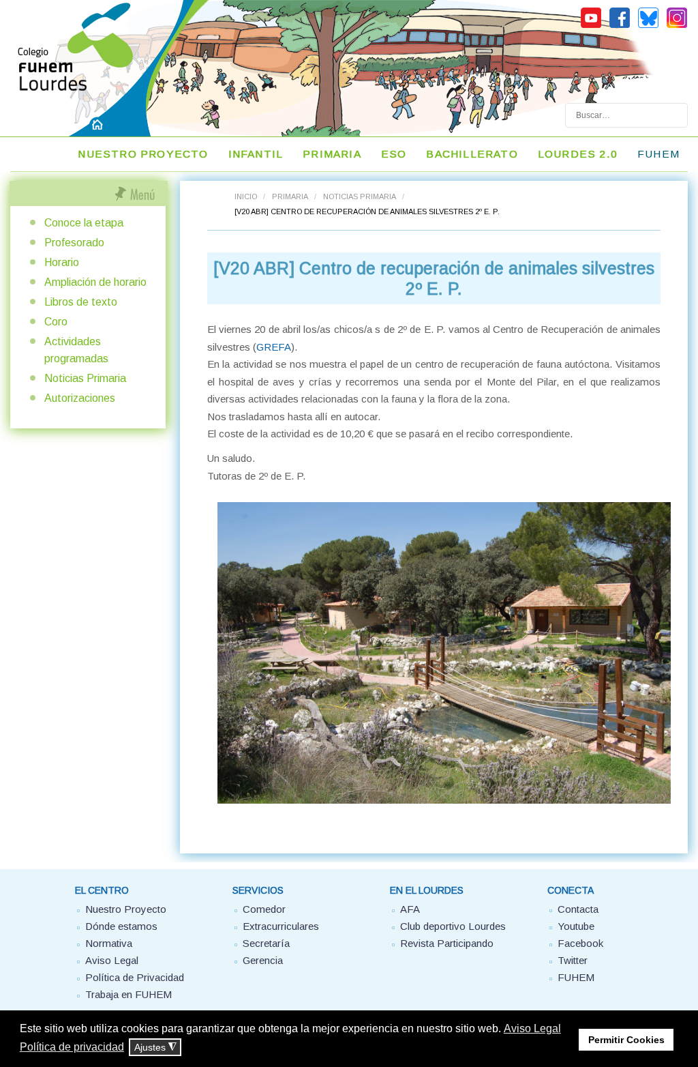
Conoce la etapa (83, 223)
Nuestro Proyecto (125, 909)
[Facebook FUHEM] (620, 26)
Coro (55, 321)
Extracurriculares (281, 926)
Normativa (108, 943)
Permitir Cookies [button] (626, 1039)
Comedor (264, 909)
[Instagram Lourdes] (677, 26)
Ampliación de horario (95, 282)
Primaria (332, 154)
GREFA (273, 347)
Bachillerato (471, 154)
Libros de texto (80, 302)
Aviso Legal (111, 960)
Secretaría (266, 943)
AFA (410, 909)
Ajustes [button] (155, 1047)
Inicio (245, 196)
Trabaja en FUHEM (128, 994)
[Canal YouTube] (591, 26)
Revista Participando (447, 943)
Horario (61, 262)
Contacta (578, 909)
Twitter (573, 960)
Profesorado (74, 242)
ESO (394, 154)
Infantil (256, 154)
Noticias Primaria (359, 196)
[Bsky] (648, 26)
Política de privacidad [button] (72, 1047)
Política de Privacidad (134, 977)
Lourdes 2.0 (578, 154)
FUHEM (658, 154)
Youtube (576, 926)
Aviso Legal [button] (532, 1028)
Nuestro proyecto (143, 154)
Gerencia (263, 960)
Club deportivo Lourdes (453, 926)
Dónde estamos (121, 926)
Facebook (580, 943)
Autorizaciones (79, 398)
